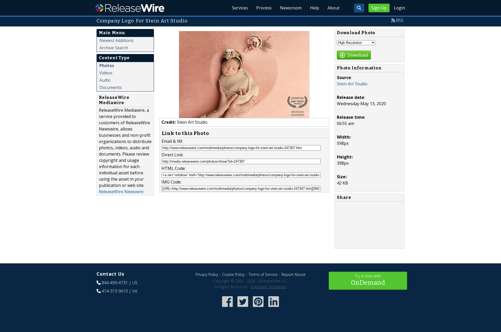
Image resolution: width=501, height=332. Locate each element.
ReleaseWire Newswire (121, 191)
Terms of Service (263, 274)
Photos (106, 65)
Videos (105, 73)
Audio (105, 80)
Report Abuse (294, 274)
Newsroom (291, 8)
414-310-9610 (115, 291)
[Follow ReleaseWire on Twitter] (243, 307)
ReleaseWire (130, 8)
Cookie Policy (233, 274)
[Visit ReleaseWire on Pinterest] (258, 307)
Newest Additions (116, 40)
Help (314, 8)
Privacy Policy (207, 274)
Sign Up (379, 8)
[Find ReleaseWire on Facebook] (227, 307)
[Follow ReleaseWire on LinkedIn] (273, 307)
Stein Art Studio (352, 84)
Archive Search (113, 48)
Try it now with (368, 279)
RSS (399, 20)
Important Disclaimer (269, 286)
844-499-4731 (115, 283)
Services (240, 8)
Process (264, 8)
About (333, 8)
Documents (110, 87)
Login (399, 8)
